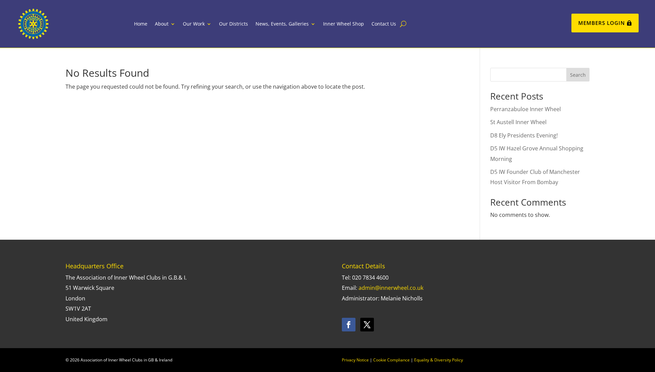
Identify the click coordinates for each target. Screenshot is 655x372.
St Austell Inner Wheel (518, 122)
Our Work (194, 23)
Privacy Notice (355, 360)
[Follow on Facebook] (348, 324)
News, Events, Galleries (282, 23)
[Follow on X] (367, 324)
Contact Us (384, 23)
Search (578, 75)
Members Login (601, 22)
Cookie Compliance (391, 360)
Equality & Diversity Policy (438, 360)
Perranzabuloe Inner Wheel (525, 109)
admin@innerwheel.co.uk (391, 288)
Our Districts (233, 23)
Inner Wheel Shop (343, 23)
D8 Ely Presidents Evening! (524, 135)
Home (140, 23)
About (162, 23)
